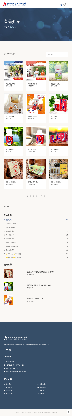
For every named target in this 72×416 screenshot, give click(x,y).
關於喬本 (9, 384)
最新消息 (9, 387)
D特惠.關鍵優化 (32, 84)
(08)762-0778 (10, 362)
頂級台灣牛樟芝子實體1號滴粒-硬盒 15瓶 (40, 272)
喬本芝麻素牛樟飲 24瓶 (35, 299)
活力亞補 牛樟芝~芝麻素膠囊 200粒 (39, 285)
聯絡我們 (43, 387)
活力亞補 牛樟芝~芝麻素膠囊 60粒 (55, 117)
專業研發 (9, 393)
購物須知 (43, 384)
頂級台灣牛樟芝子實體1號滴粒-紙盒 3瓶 (55, 182)
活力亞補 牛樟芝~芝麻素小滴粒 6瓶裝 (55, 149)
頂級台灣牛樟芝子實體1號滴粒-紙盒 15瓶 (33, 182)
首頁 (5, 27)
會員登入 (43, 390)
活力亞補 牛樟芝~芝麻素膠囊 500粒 (33, 149)
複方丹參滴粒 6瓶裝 (10, 117)
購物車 (42, 393)
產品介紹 (9, 390)
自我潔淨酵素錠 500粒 (55, 84)
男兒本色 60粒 (10, 84)
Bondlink (54, 412)
